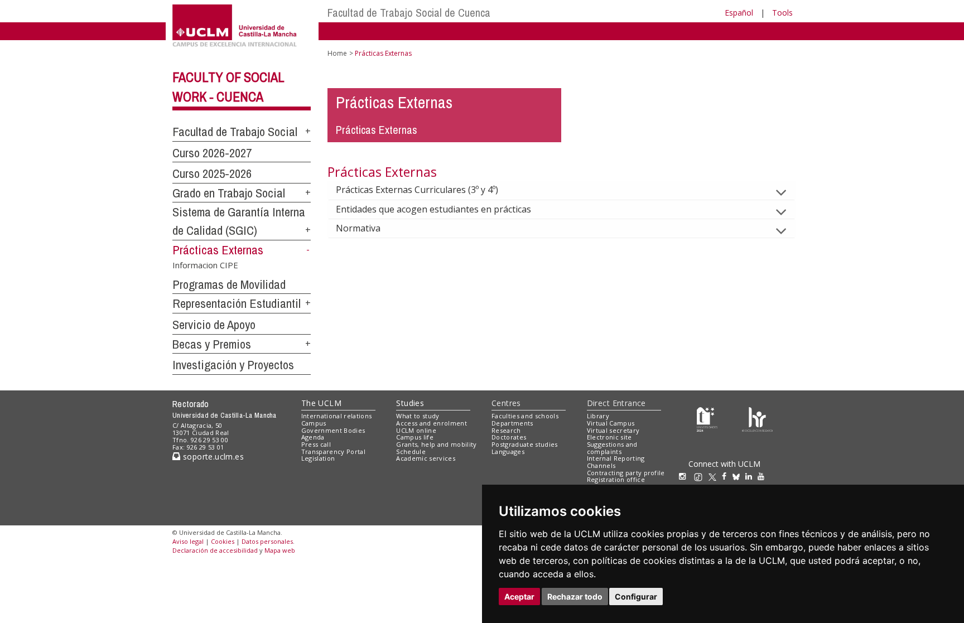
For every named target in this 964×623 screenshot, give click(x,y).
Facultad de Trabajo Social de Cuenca (408, 12)
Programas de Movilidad (229, 284)
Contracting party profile (626, 473)
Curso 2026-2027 (212, 152)
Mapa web (279, 550)
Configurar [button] (636, 596)
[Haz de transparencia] (707, 418)
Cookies (222, 541)
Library (598, 416)
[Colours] (757, 418)
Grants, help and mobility (436, 444)
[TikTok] (700, 476)
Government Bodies (333, 430)
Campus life (414, 437)
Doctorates (508, 437)
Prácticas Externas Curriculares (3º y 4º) (417, 189)
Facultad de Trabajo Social (234, 131)
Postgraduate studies (524, 444)
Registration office (616, 479)
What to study (417, 416)
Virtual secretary (613, 430)
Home (337, 53)
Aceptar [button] (519, 596)
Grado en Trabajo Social (228, 193)
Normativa (358, 228)
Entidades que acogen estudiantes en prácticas (433, 209)
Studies (410, 403)
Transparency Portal (333, 451)
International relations (336, 416)
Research (506, 430)
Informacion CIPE (205, 264)
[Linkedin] (748, 476)
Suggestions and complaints (612, 448)
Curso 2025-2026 (212, 173)
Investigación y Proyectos (233, 364)
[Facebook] (727, 476)
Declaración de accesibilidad (215, 550)
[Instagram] (685, 476)
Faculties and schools (524, 416)
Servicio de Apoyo (214, 324)
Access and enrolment (431, 423)
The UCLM (321, 403)
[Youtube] (764, 476)
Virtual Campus (611, 423)
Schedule (411, 451)
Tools (782, 12)
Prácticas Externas (217, 250)
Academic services (425, 458)
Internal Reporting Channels (616, 462)
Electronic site (609, 437)
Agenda (313, 437)
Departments (512, 423)
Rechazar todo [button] (574, 596)
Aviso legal (188, 541)
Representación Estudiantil (236, 303)
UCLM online (416, 430)
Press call (316, 444)
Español (739, 12)
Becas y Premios (211, 344)
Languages (507, 451)
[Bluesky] (738, 476)
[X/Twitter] (715, 476)
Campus (313, 423)
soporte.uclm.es (212, 456)
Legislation (318, 458)
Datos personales (267, 541)
